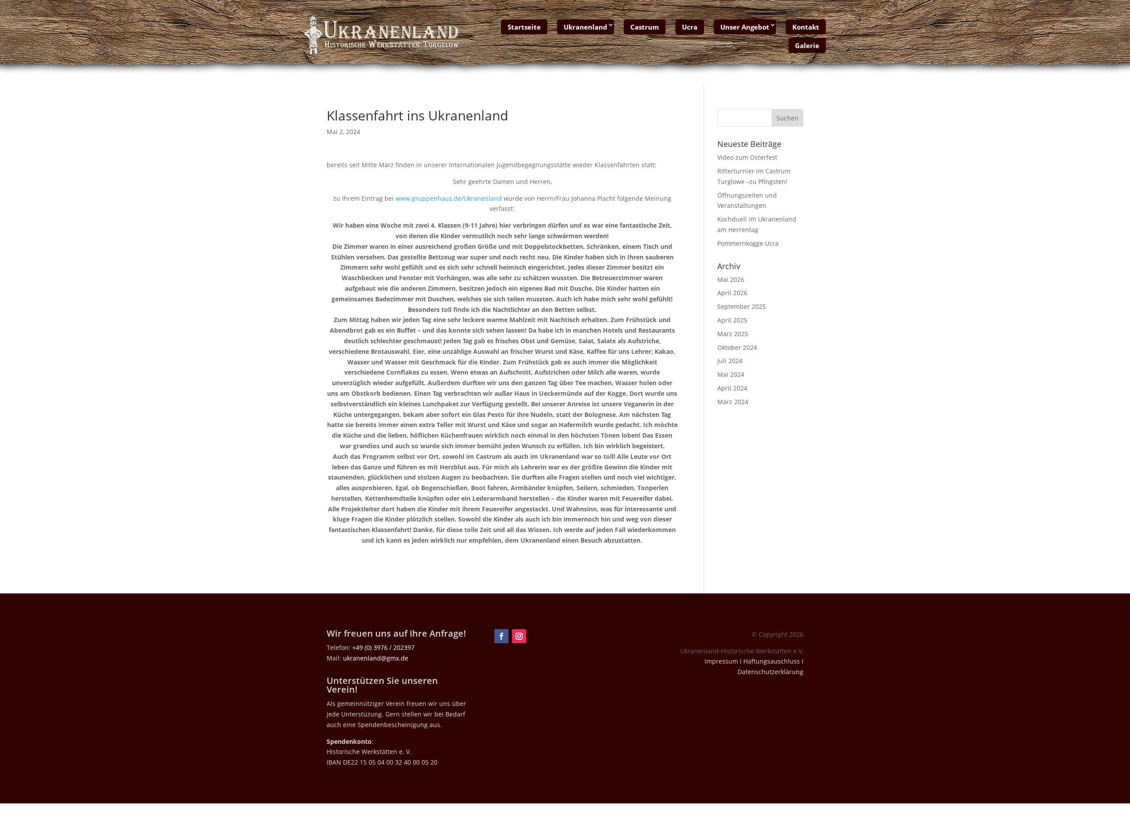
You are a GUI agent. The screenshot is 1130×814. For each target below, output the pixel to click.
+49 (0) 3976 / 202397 (383, 647)
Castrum (644, 27)
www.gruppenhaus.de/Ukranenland (449, 198)
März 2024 (732, 402)
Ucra (689, 27)
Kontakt (805, 27)
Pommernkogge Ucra (748, 243)
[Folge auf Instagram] (519, 636)
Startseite (524, 27)
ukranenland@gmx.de (375, 658)
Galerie (807, 45)
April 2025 (732, 320)
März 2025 (732, 334)
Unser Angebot (744, 27)
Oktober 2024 (737, 347)
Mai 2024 (730, 374)
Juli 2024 (729, 360)
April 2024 (732, 388)
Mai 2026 (730, 279)
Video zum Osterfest (747, 157)
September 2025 (741, 306)
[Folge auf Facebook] (501, 636)
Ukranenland (585, 27)
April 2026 (732, 293)
